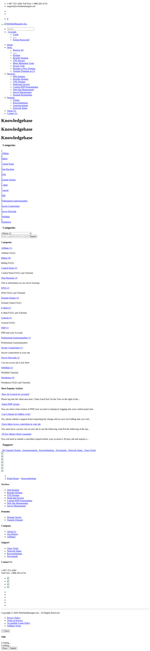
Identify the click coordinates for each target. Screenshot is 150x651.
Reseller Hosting (20, 58)
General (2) (6, 318)
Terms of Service (15, 620)
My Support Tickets (11, 450)
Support (11, 97)
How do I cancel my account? (15, 394)
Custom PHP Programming (25, 87)
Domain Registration (22, 95)
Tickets (16, 100)
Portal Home (13, 478)
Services (11, 74)
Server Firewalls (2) (10, 357)
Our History (12, 534)
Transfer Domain (15, 520)
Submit (13, 648)
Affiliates (11, 537)
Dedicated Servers (21, 84)
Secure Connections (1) (12, 347)
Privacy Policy (14, 618)
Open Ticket (89, 450)
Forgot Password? (21, 40)
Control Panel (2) (9, 268)
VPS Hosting (19, 81)
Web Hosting (19, 76)
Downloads (61, 450)
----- (15, 37)
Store (10, 47)
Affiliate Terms (14, 625)
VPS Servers (19, 60)
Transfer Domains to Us (24, 71)
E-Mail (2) (6, 308)
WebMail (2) (7, 367)
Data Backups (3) (9, 278)
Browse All (18, 50)
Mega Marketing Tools (23, 63)
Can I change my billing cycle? (15, 414)
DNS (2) (5, 288)
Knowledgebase (20, 103)
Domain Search (14, 517)
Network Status (20, 108)
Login (15, 34)
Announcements (20, 105)
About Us (11, 110)
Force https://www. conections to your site (21, 424)
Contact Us (12, 113)
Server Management (22, 92)
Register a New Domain (24, 68)
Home (10, 45)
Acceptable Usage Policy (18, 623)
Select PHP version (10, 404)
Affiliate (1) (6, 248)
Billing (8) (6, 258)
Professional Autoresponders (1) (16, 337)
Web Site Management (23, 89)
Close (4, 648)
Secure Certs (19, 66)
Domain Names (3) (10, 298)
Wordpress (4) (7, 377)
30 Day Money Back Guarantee (16, 434)
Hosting (16, 55)
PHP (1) (5, 328)
